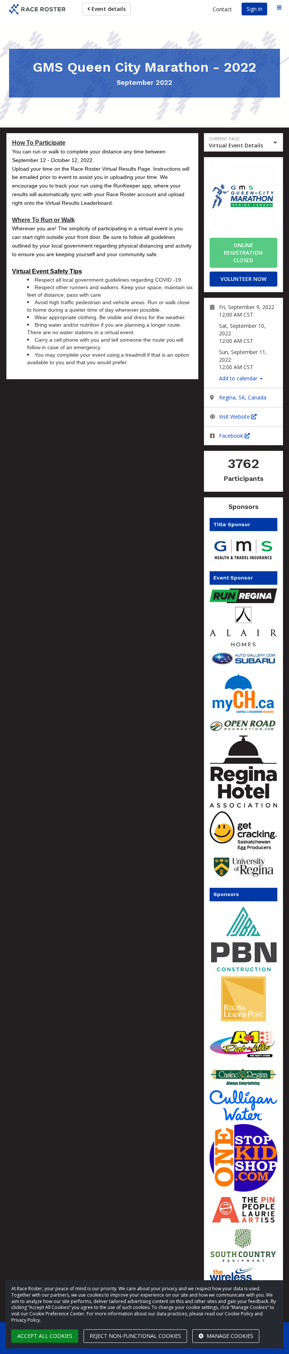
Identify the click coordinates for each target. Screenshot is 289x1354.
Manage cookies (229, 1335)
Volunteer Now (243, 278)
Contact (222, 9)
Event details (108, 8)
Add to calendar (239, 378)
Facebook (232, 435)
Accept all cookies (44, 1335)
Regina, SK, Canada (242, 397)
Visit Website (235, 416)
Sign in (254, 8)
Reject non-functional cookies (135, 1335)
